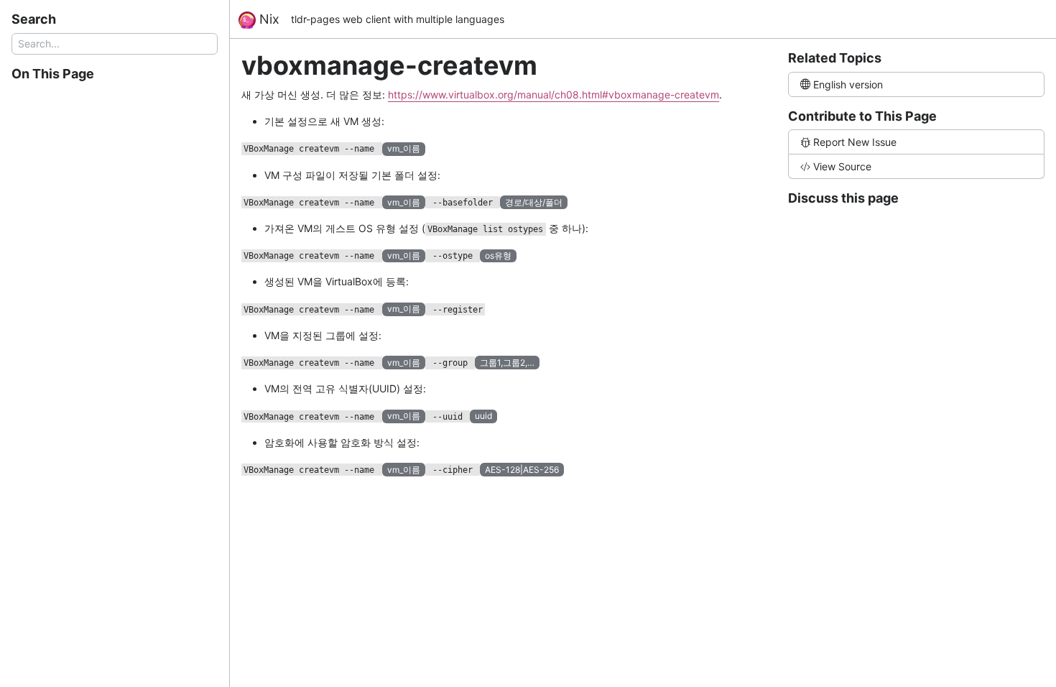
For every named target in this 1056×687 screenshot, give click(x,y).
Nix (267, 19)
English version (848, 84)
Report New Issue (855, 142)
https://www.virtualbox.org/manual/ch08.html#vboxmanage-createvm (553, 94)
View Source (842, 166)
